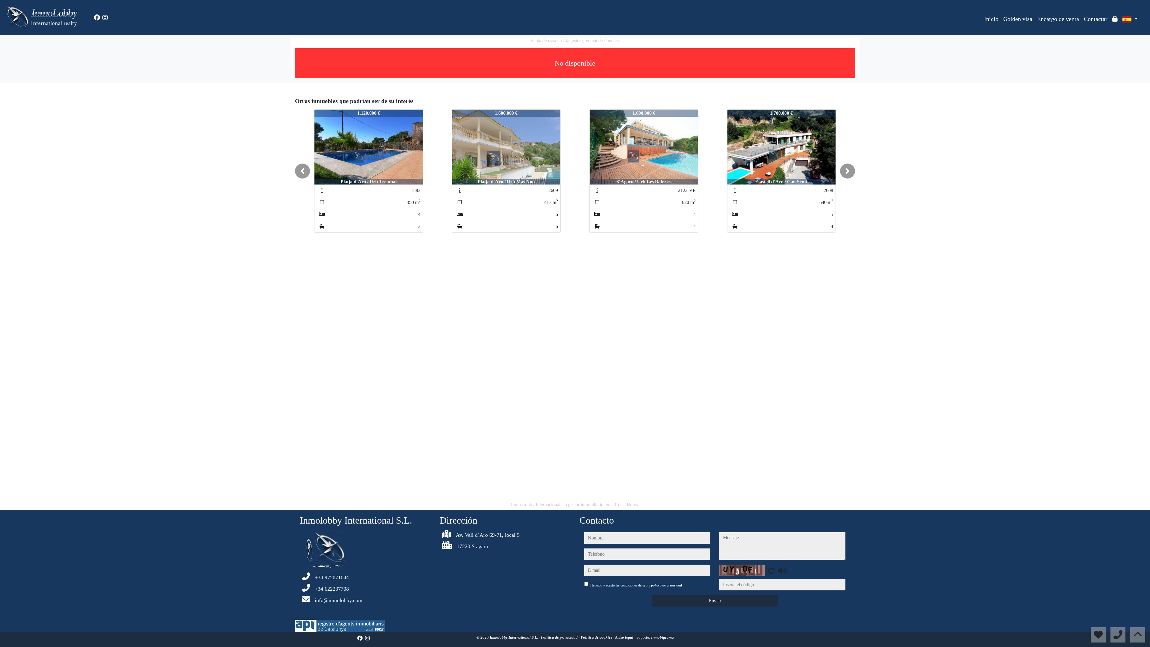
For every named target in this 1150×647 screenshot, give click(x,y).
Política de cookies (597, 637)
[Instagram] (105, 17)
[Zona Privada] (1115, 19)
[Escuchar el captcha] (782, 571)
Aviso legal (624, 637)
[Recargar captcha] (771, 571)
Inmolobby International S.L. (514, 637)
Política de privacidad (560, 637)
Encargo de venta (1058, 19)
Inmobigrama (662, 637)
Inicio (991, 19)
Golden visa (1017, 19)
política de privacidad (666, 585)
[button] (302, 171)
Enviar (715, 600)
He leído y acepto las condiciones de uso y (636, 585)
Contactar (1095, 19)
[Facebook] (97, 17)
